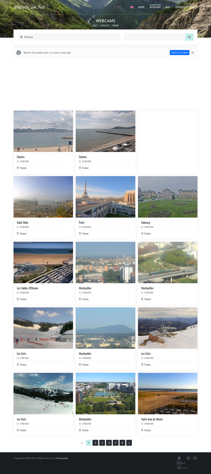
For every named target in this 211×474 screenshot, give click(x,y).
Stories (180, 7)
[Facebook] (188, 458)
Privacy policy (62, 458)
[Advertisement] (105, 84)
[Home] (32, 7)
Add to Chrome (179, 52)
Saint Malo (22, 222)
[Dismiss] (193, 53)
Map (168, 7)
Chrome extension (179, 465)
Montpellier (85, 288)
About (193, 7)
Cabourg (145, 222)
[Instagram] (195, 458)
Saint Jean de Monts (152, 419)
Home (141, 7)
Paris (81, 222)
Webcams (155, 7)
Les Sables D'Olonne (27, 288)
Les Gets (21, 353)
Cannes (21, 157)
